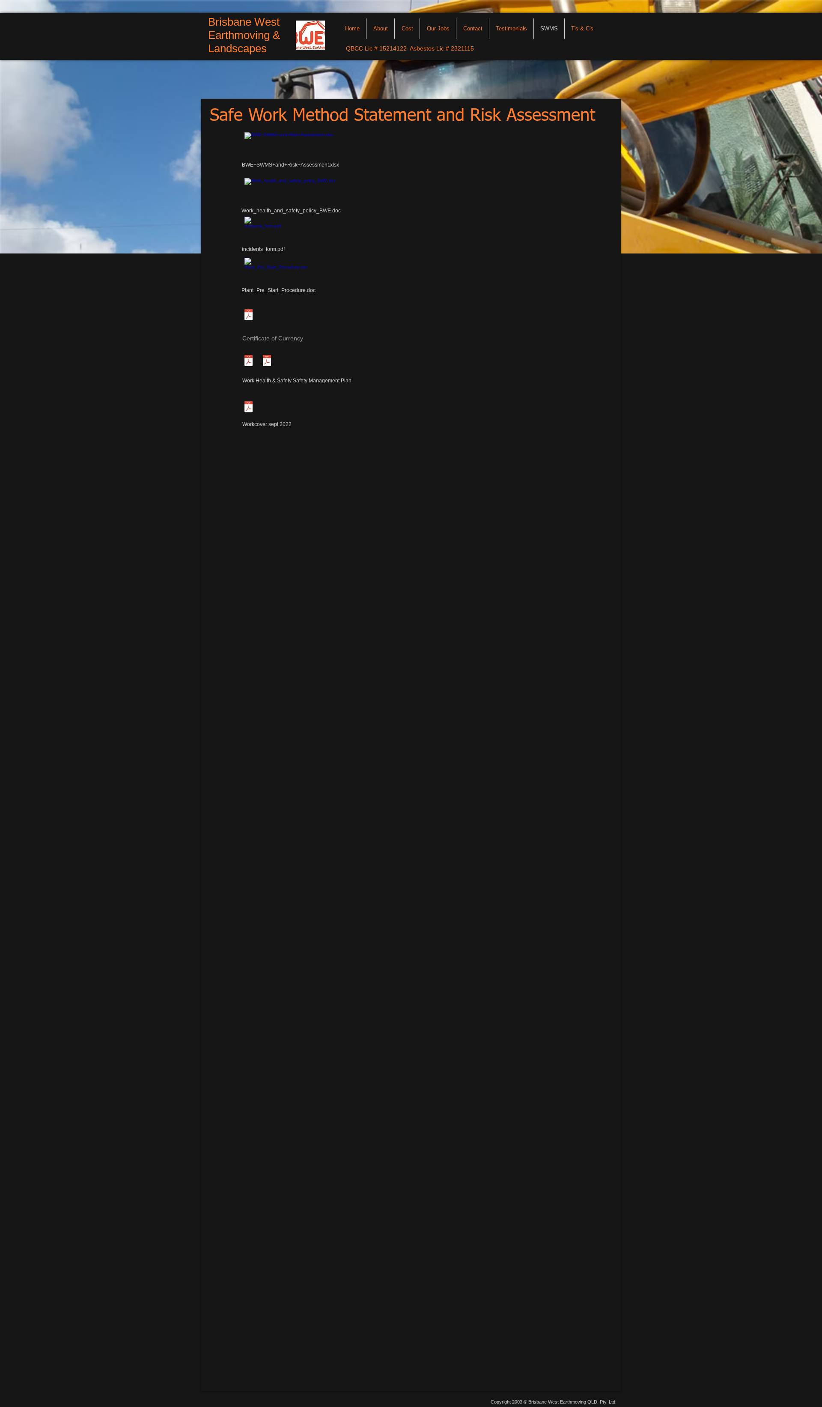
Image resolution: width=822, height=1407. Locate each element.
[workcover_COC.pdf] (248, 407)
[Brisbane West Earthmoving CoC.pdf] (248, 315)
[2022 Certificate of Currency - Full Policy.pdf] (267, 361)
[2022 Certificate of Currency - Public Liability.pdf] (248, 361)
